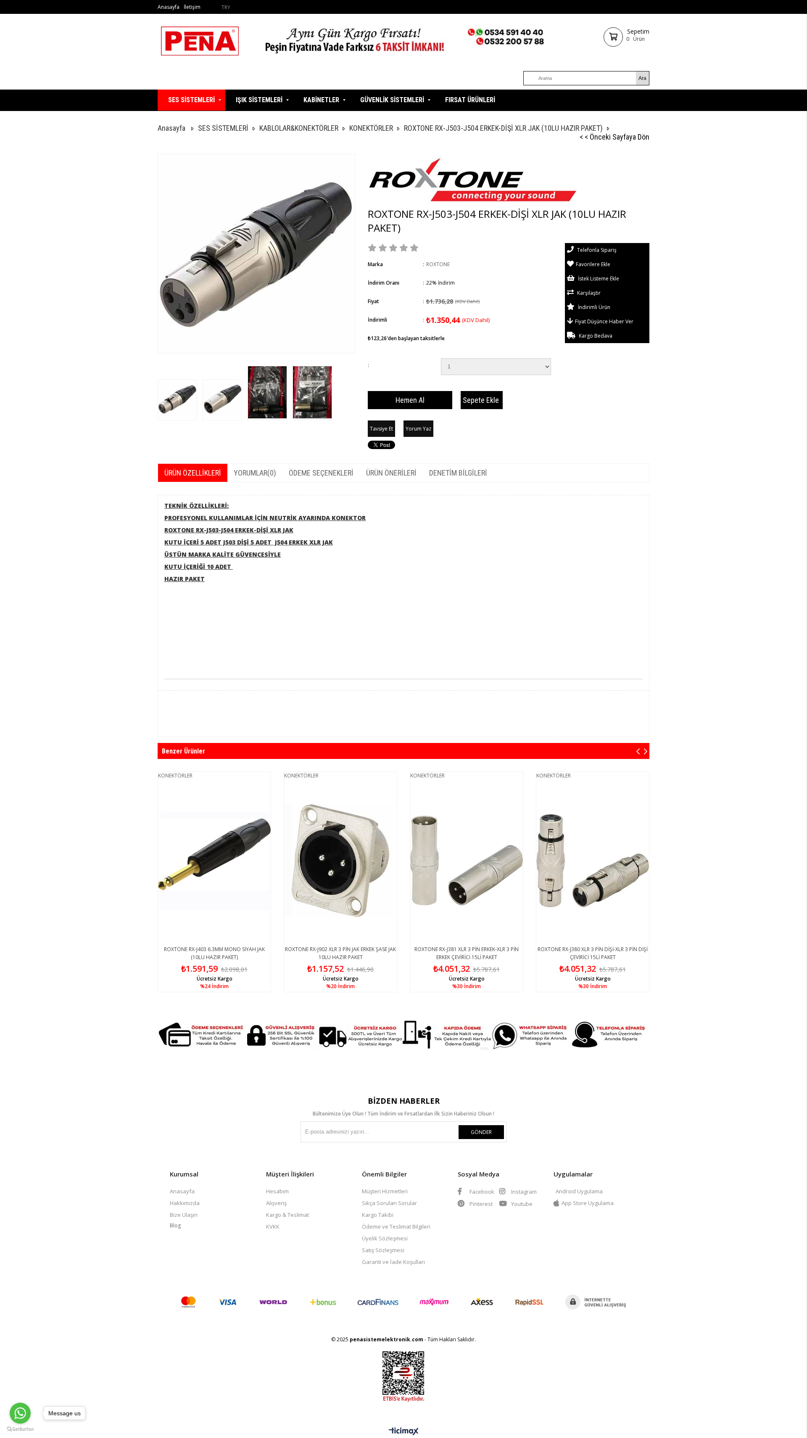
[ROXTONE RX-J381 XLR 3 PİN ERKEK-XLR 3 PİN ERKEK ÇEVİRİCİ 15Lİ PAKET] (466, 861)
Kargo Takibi (377, 1215)
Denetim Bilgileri (458, 472)
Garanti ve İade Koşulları (393, 1262)
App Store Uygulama (588, 1203)
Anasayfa (168, 7)
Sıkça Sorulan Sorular (389, 1203)
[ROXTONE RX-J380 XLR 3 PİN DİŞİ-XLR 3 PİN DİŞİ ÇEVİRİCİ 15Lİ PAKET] (592, 861)
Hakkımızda (185, 1203)
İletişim (192, 7)
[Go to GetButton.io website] (20, 1429)
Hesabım (277, 1191)
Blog (175, 1225)
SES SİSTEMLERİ (191, 100)
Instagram (523, 1191)
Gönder (481, 1132)
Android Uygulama (579, 1191)
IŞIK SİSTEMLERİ (259, 100)
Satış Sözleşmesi (383, 1250)
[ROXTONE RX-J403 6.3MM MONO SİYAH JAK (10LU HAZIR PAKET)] (214, 861)
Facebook (481, 1191)
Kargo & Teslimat (287, 1215)
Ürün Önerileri (391, 472)
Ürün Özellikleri (192, 472)
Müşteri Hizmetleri (385, 1191)
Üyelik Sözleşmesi (385, 1238)
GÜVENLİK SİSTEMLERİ (392, 100)
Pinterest (480, 1204)
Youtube (521, 1204)
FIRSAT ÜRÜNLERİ (470, 100)
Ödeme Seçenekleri (321, 472)
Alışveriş (276, 1203)
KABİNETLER (321, 100)
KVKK (273, 1226)
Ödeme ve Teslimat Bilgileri (396, 1226)
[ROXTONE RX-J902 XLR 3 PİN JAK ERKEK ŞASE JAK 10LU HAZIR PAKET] (340, 861)
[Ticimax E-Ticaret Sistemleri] (404, 1431)
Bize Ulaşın (184, 1215)
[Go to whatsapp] (20, 1413)
